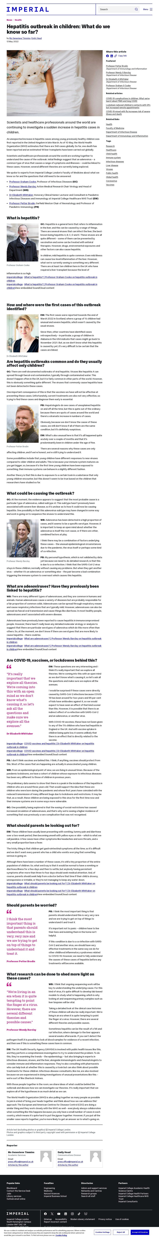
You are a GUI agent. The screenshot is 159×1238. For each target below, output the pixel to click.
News (9, 20)
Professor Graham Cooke (22, 181)
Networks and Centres (91, 1191)
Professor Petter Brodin (22, 203)
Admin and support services (94, 1188)
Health (18, 20)
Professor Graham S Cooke (118, 85)
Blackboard (12, 1188)
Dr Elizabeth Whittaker (21, 195)
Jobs (9, 1193)
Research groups (89, 1193)
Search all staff (88, 1196)
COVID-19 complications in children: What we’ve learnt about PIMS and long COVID (128, 99)
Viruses (109, 169)
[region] (79, 1232)
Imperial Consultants (128, 1201)
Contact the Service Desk (18, 1191)
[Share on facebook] (107, 55)
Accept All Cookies (140, 1232)
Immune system (113, 157)
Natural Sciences (52, 1193)
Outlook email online (16, 1199)
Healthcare (111, 150)
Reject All (121, 1232)
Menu (145, 9)
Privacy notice (105, 1219)
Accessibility (61, 1219)
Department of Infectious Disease (121, 132)
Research (110, 146)
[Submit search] (136, 9)
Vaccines (110, 184)
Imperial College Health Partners (133, 1193)
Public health (112, 173)
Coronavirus (111, 181)
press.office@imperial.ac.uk (20, 1161)
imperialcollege (15, 277)
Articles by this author (18, 1165)
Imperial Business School (55, 1196)
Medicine (48, 1191)
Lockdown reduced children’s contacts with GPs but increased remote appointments (128, 106)
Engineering (49, 1188)
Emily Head (36, 38)
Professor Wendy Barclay (22, 186)
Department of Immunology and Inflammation (127, 136)
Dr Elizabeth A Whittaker (117, 79)
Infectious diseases (115, 161)
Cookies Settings (102, 1232)
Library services (14, 1196)
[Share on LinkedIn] (111, 55)
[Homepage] (51, 9)
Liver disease (112, 165)
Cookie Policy (61, 1235)
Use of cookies (122, 1219)
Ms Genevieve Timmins (19, 38)
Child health (111, 154)
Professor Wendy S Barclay (118, 72)
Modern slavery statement (83, 1219)
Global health (112, 177)
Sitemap (48, 1219)
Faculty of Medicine (115, 128)
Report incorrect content (55, 1222)
